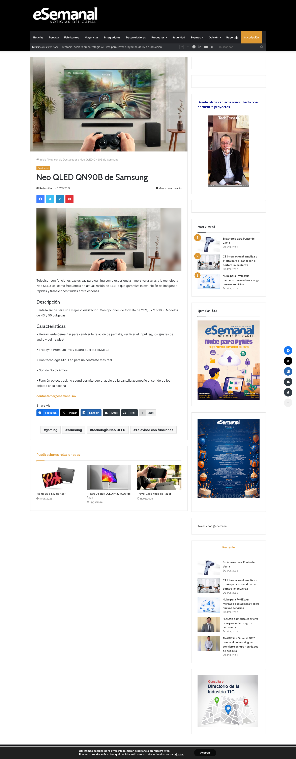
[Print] (288, 392)
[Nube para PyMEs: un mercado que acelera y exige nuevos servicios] (209, 281)
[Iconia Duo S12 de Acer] (58, 477)
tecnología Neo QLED (108, 430)
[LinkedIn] (60, 199)
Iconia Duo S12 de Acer (50, 493)
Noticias (38, 37)
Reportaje (232, 37)
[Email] (288, 382)
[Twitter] (50, 199)
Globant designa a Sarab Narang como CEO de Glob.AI (96, 46)
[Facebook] (40, 199)
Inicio (42, 159)
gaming (51, 430)
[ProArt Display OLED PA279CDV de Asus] (109, 477)
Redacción (45, 188)
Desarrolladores (136, 37)
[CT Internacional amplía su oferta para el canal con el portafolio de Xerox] (209, 262)
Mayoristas (91, 37)
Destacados (70, 159)
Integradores (112, 37)
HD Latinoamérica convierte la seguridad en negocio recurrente (240, 623)
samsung (74, 430)
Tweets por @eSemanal (212, 526)
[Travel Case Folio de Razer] (159, 477)
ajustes (179, 754)
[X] (212, 46)
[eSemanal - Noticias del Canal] (67, 15)
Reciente (228, 547)
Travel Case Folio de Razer (154, 493)
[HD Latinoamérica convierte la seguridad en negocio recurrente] (209, 624)
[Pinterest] (69, 199)
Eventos (196, 37)
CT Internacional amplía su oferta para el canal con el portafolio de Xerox (240, 261)
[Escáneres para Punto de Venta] (209, 244)
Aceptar (205, 753)
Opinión (213, 37)
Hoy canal (54, 159)
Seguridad (178, 37)
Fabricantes (71, 37)
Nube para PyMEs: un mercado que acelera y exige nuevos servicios (241, 280)
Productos (158, 37)
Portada (54, 37)
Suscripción (251, 37)
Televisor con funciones (154, 430)
